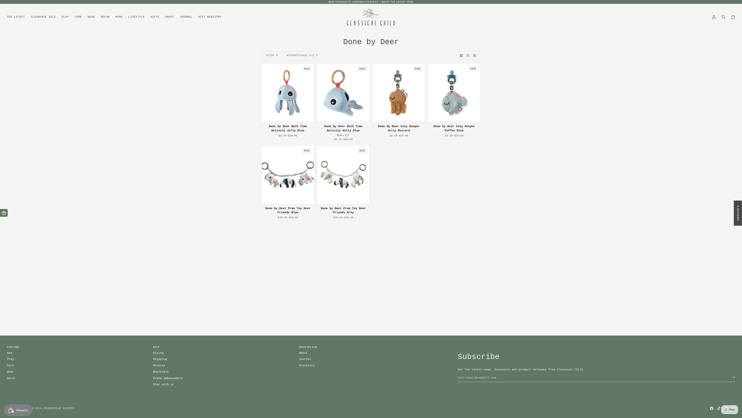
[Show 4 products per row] (475, 55)
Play (10, 359)
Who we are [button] (308, 347)
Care (10, 365)
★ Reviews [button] (738, 213)
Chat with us (163, 384)
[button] (17, 17)
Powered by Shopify (59, 408)
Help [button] (156, 347)
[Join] (732, 377)
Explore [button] (13, 347)
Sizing (158, 353)
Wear (10, 371)
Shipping (160, 359)
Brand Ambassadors (168, 378)
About (303, 353)
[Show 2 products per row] (461, 55)
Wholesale (161, 371)
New (9, 353)
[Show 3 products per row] (468, 55)
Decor (11, 378)
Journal (305, 359)
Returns (159, 365)
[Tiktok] (718, 408)
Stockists (307, 365)
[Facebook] (711, 408)
